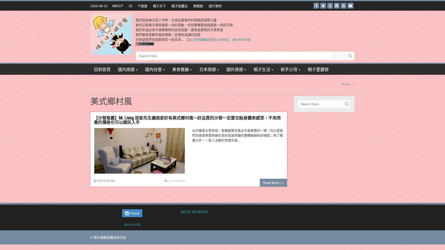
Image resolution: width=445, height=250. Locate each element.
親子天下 (159, 5)
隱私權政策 (199, 211)
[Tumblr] (330, 6)
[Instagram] (337, 6)
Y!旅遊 (142, 5)
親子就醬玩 (180, 5)
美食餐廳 (180, 69)
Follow (134, 213)
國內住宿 (153, 69)
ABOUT (117, 5)
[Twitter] (323, 6)
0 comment (177, 180)
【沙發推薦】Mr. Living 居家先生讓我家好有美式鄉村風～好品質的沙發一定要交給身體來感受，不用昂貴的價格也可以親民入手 (187, 120)
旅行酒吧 (215, 5)
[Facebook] (316, 6)
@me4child (132, 224)
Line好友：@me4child (232, 39)
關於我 (186, 211)
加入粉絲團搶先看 (201, 39)
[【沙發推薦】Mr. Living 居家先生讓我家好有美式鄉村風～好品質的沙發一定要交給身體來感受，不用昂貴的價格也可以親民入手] (139, 152)
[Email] (350, 6)
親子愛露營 (318, 69)
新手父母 (289, 69)
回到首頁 (102, 69)
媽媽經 (198, 5)
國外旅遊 (234, 69)
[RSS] (343, 6)
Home (345, 84)
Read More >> (273, 182)
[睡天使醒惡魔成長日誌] (111, 33)
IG (130, 5)
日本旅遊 (207, 69)
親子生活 (262, 69)
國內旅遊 (126, 69)
